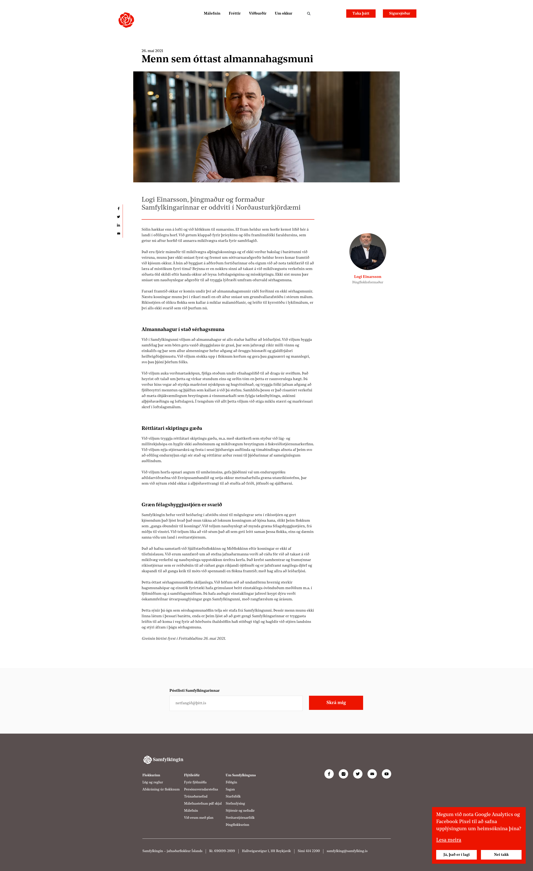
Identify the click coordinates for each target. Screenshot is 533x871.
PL (324, 13)
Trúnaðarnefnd (195, 796)
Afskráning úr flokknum (161, 789)
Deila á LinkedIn (118, 225)
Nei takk (501, 855)
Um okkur (283, 13)
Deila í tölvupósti (118, 233)
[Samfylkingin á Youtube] (386, 774)
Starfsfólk (233, 796)
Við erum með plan (198, 817)
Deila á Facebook (118, 208)
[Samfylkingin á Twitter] (357, 774)
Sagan (230, 789)
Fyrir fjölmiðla (195, 782)
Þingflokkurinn (237, 824)
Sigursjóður (399, 13)
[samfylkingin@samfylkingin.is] (372, 774)
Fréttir (235, 13)
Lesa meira (448, 840)
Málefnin (212, 13)
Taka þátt (360, 13)
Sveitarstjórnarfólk (240, 817)
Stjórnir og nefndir (240, 810)
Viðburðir (257, 13)
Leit (309, 13)
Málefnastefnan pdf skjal (203, 803)
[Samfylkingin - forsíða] (126, 20)
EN (335, 13)
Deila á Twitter (118, 217)
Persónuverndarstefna (201, 789)
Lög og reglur (152, 782)
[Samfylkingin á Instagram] (343, 774)
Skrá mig (336, 703)
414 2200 (313, 851)
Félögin (231, 782)
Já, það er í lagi (456, 855)
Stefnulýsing (235, 803)
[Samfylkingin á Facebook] (329, 774)
